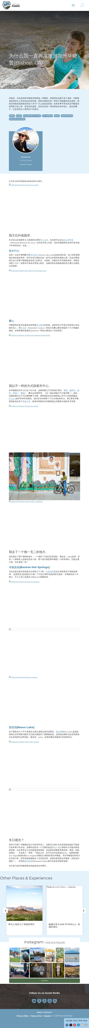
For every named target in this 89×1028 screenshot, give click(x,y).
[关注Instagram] (50, 1001)
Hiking (18, 116)
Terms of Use (36, 1016)
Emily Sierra (25, 160)
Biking (11, 116)
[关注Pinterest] (55, 1001)
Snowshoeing (67, 116)
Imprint (47, 1016)
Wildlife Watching (17, 119)
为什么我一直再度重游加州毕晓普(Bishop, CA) (23, 925)
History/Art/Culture (32, 116)
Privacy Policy (23, 1016)
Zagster (12, 398)
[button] (67, 1025)
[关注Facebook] (39, 1001)
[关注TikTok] (44, 1001)
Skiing (56, 116)
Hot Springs (47, 116)
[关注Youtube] (34, 1001)
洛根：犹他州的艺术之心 (61, 924)
